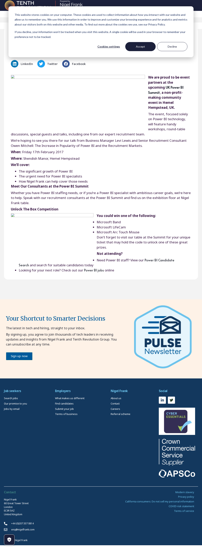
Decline (172, 46)
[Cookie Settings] (9, 539)
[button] (23, 64)
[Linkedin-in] (162, 400)
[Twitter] (171, 400)
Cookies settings (108, 46)
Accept (140, 46)
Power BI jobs (94, 270)
